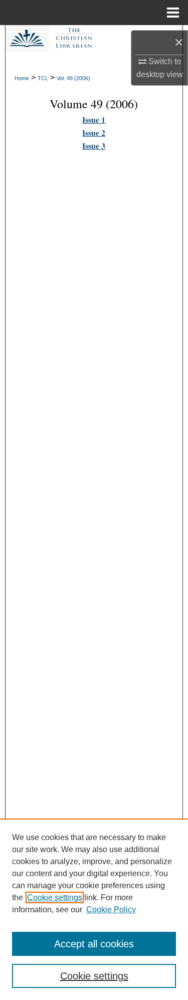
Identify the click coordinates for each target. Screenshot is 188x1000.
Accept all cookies (94, 943)
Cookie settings (54, 897)
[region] (94, 909)
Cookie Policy (111, 909)
